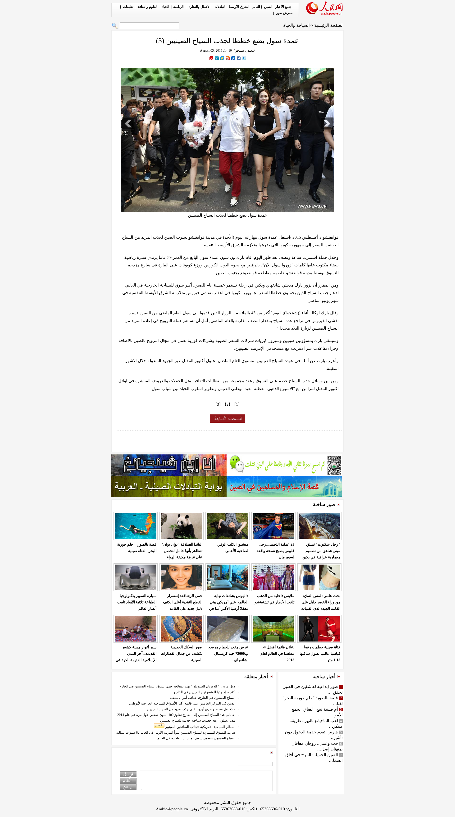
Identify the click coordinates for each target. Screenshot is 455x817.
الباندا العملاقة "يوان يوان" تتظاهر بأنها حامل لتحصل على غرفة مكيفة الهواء (181, 550)
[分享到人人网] (233, 58)
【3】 (218, 404)
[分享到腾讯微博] (217, 58)
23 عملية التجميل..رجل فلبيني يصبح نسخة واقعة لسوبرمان (275, 550)
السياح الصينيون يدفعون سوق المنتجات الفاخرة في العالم (196, 738)
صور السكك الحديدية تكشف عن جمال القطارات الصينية (181, 653)
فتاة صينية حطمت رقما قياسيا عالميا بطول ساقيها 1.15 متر (320, 653)
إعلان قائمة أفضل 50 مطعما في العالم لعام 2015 (277, 653)
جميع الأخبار (283, 7)
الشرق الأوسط (239, 7)
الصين (267, 7)
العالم (256, 7)
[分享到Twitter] (244, 58)
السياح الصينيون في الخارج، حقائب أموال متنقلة (203, 698)
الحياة (166, 7)
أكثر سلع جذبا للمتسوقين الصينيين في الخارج (205, 692)
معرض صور (284, 13)
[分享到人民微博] (211, 58)
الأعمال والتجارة (199, 7)
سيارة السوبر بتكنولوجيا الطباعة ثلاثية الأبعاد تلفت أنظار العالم (136, 602)
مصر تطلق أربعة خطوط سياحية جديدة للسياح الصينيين (198, 720)
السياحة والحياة (296, 25)
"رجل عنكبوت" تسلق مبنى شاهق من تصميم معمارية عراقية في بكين (321, 550)
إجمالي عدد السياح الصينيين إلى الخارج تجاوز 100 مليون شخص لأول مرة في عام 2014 (176, 715)
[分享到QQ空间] (222, 58)
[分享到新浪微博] (228, 58)
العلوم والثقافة (148, 7)
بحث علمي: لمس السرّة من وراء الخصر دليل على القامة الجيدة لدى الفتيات (320, 602)
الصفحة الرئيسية (329, 25)
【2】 (227, 404)
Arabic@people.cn (172, 809)
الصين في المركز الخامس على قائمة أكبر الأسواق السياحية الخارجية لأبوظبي (182, 703)
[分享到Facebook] (239, 58)
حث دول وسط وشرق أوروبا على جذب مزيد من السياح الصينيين (191, 709)
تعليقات (128, 7)
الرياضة (179, 7)
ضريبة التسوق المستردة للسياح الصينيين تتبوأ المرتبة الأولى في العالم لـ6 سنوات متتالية (176, 732)
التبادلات (220, 7)
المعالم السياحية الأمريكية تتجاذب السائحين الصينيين (200, 727)
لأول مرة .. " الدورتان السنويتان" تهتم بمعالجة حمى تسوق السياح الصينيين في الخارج (177, 686)
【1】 (237, 404)
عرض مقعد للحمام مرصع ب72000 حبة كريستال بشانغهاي (228, 653)
